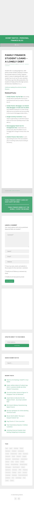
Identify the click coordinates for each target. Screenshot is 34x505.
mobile (22, 461)
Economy (25, 453)
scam (19, 472)
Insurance (8, 459)
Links (12, 461)
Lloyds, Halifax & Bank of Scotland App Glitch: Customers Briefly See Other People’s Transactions (17, 387)
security (25, 472)
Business (8, 451)
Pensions (15, 470)
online (23, 467)
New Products (16, 467)
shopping (8, 475)
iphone (7, 461)
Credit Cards (14, 453)
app (7, 448)
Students (17, 190)
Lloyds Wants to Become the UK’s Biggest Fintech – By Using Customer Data (17, 399)
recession (8, 472)
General (19, 456)
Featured (8, 456)
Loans (13, 190)
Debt (10, 190)
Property (25, 470)
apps (11, 448)
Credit (7, 453)
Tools (7, 480)
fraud (13, 456)
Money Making (14, 464)
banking (16, 448)
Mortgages (8, 467)
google (24, 456)
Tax (13, 478)
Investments (24, 459)
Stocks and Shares (23, 475)
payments (8, 470)
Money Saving (23, 464)
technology (18, 478)
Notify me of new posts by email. (15, 277)
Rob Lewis (21, 64)
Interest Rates (16, 459)
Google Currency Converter (14, 116)
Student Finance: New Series (15, 137)
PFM (20, 470)
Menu (17, 45)
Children (14, 451)
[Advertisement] (17, 17)
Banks (21, 448)
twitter (11, 480)
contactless (20, 451)
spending (14, 475)
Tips (24, 478)
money (7, 464)
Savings (14, 472)
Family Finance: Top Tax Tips (15, 96)
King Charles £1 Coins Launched (15, 421)
